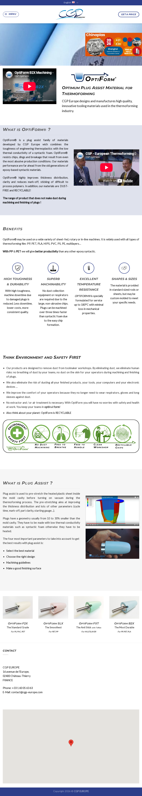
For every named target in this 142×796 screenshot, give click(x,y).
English (67, 2)
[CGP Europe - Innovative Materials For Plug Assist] (71, 14)
